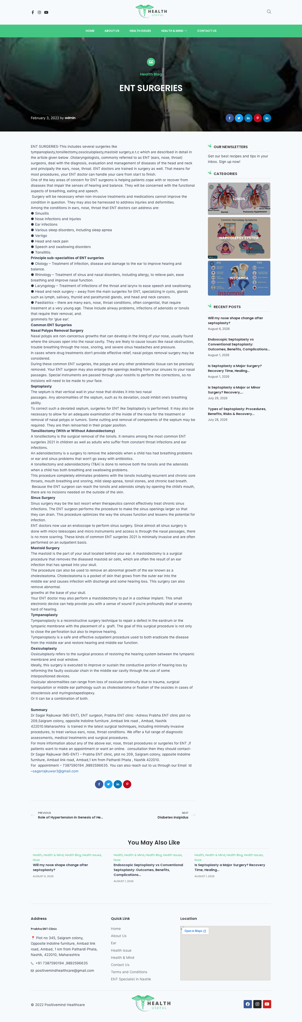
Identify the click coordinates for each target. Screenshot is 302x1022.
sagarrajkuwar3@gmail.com (55, 771)
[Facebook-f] (33, 12)
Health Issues (91, 855)
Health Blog (151, 74)
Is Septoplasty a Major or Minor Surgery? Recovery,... (234, 390)
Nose (36, 860)
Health (37, 855)
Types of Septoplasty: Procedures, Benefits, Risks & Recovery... (237, 411)
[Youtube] (46, 12)
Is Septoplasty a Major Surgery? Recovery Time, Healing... (235, 368)
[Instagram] (39, 12)
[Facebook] (248, 1004)
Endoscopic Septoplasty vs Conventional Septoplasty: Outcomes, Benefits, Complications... (239, 344)
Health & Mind (53, 855)
